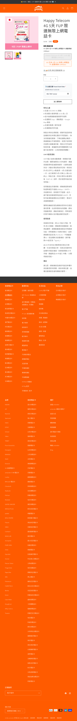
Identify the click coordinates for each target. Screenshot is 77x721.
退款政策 (32, 718)
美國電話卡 (8, 340)
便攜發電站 (25, 359)
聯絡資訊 (59, 718)
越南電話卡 (8, 331)
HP (6, 409)
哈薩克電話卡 (32, 545)
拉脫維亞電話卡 (33, 554)
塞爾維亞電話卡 (33, 636)
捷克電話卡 (31, 536)
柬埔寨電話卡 (32, 464)
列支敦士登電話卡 (33, 559)
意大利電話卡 (32, 405)
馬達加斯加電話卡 (33, 677)
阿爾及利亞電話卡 (33, 595)
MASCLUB (8, 536)
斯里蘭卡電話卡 (33, 518)
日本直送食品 (43, 313)
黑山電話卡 (31, 577)
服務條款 (46, 718)
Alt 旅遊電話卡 (10, 468)
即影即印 (25, 327)
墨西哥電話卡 (32, 504)
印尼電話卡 (8, 327)
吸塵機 (41, 304)
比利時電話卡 (32, 450)
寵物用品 (42, 336)
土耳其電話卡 (32, 454)
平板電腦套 (25, 377)
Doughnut (8, 604)
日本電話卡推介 (61, 290)
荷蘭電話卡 (31, 423)
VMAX (6, 527)
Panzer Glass (9, 563)
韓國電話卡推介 (61, 299)
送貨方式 (53, 414)
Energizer (8, 450)
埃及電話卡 (31, 618)
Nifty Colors (9, 609)
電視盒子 (25, 350)
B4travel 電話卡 (10, 482)
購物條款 (53, 423)
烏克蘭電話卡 (32, 491)
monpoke (8, 541)
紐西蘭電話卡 (9, 354)
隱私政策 (39, 718)
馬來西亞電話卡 (10, 313)
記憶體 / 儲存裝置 (27, 290)
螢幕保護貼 (25, 372)
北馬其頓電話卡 (33, 672)
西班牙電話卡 (32, 414)
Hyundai (7, 554)
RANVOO (7, 454)
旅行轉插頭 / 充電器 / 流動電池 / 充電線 (29, 303)
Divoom (7, 464)
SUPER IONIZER (10, 504)
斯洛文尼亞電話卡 (33, 586)
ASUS (6, 423)
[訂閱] (39, 693)
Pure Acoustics (10, 445)
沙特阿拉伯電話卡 (33, 631)
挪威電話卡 (31, 482)
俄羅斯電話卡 (32, 609)
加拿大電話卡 (9, 345)
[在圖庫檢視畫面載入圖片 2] (17, 55)
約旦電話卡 (31, 668)
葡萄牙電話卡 (32, 409)
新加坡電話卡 (9, 309)
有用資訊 (53, 436)
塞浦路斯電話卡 (33, 531)
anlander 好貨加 (13, 718)
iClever (7, 432)
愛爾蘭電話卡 (32, 477)
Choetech (8, 486)
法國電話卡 (31, 427)
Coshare (7, 531)
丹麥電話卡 (31, 468)
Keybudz (8, 491)
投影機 (24, 318)
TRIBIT (7, 441)
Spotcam (8, 418)
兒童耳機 (25, 363)
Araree (7, 559)
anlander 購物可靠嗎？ (57, 409)
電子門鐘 (25, 309)
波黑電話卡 (31, 654)
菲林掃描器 (25, 332)
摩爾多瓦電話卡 (33, 572)
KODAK (7, 405)
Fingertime (8, 568)
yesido (7, 513)
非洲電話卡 (8, 377)
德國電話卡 (31, 445)
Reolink (7, 414)
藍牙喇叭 (25, 336)
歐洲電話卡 (8, 363)
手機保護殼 (25, 368)
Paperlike (8, 572)
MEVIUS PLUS (9, 509)
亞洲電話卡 (8, 367)
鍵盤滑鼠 (25, 345)
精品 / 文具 (42, 340)
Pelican (7, 495)
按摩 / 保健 (42, 331)
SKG (6, 577)
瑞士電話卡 (31, 418)
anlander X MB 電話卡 (12, 473)
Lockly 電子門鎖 (44, 290)
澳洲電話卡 (8, 349)
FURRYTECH (9, 586)
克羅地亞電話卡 (33, 527)
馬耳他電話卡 (32, 568)
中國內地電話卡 (10, 318)
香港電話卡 (8, 290)
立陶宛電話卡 (32, 563)
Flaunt (7, 522)
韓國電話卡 (8, 299)
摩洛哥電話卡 (32, 627)
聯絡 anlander (54, 445)
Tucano (7, 613)
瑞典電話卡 (31, 436)
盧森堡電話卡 (32, 599)
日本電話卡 (8, 295)
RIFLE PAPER (9, 518)
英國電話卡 (8, 358)
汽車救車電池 (26, 354)
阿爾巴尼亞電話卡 (33, 613)
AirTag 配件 (25, 386)
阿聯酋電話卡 (32, 495)
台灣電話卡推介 (61, 295)
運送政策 (52, 718)
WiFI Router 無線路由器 (29, 296)
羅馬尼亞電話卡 (33, 581)
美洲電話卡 (8, 372)
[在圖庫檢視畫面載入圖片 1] (9, 55)
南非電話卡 (31, 640)
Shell (6, 459)
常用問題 (53, 418)
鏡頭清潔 (42, 345)
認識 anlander (54, 405)
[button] (4, 8)
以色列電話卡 (32, 432)
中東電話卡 (8, 381)
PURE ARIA (8, 545)
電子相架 (25, 323)
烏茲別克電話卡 (33, 590)
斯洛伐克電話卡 (33, 509)
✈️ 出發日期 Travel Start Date (55, 87)
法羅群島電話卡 (33, 658)
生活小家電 (42, 327)
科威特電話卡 (32, 622)
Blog (51, 450)
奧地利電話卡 (32, 441)
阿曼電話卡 (31, 681)
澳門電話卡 (8, 322)
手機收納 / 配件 (27, 391)
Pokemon (8, 581)
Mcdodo (7, 500)
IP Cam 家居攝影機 (28, 314)
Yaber (7, 436)
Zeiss (6, 550)
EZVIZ (7, 427)
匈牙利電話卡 (32, 500)
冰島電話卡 (31, 459)
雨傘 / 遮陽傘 (43, 322)
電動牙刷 (42, 299)
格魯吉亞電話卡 (33, 663)
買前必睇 (53, 441)
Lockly (7, 477)
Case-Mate (8, 599)
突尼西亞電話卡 (33, 645)
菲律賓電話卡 (32, 486)
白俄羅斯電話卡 (33, 649)
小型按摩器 (42, 295)
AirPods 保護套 (27, 382)
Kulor (7, 595)
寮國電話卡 (31, 550)
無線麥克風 (25, 341)
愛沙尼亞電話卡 (33, 541)
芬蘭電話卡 (31, 473)
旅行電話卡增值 (55, 432)
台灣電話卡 (8, 304)
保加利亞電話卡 (33, 522)
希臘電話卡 (31, 513)
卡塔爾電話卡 (32, 604)
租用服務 (53, 427)
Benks (7, 590)
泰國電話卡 (8, 336)
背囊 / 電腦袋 (43, 318)
